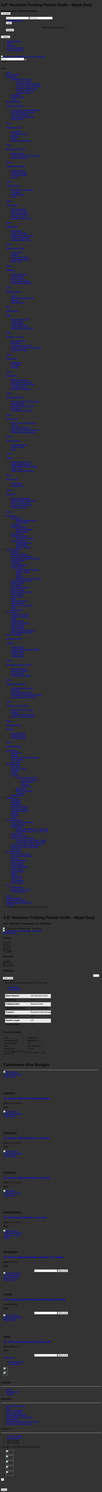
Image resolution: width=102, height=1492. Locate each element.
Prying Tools (11, 358)
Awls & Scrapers (18, 209)
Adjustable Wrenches (20, 498)
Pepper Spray (17, 760)
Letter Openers (17, 673)
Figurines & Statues (19, 617)
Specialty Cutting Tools (21, 218)
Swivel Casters (17, 447)
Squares (14, 300)
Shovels (19, 576)
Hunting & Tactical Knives (17, 706)
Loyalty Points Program (16, 1415)
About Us (10, 46)
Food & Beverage (18, 860)
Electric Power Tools (15, 248)
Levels (14, 296)
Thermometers (17, 626)
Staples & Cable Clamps (22, 605)
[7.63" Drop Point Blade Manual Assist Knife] (12, 1320)
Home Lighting (17, 583)
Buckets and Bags (19, 554)
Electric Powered (18, 527)
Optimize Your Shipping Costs (19, 1424)
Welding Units (17, 486)
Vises (13, 197)
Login (9, 23)
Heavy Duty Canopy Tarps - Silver (31, 840)
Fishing (14, 773)
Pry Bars (15, 367)
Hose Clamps (17, 276)
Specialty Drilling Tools (21, 240)
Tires (13, 449)
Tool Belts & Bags (19, 175)
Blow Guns (16, 343)
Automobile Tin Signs (20, 854)
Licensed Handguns (25, 538)
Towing (9, 458)
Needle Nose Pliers (19, 326)
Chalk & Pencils (18, 170)
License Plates (17, 871)
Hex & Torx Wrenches (20, 503)
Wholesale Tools (13, 102)
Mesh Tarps (16, 849)
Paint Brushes (17, 594)
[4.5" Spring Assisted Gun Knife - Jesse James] (12, 1195)
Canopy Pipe (17, 833)
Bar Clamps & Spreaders (22, 190)
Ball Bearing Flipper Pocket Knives (26, 695)
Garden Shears (22, 572)
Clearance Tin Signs (25, 90)
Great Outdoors (17, 865)
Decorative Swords (19, 671)
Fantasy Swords (18, 733)
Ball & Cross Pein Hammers (23, 423)
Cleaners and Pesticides (22, 556)
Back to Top (8, 1358)
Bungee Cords (17, 153)
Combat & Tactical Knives (22, 710)
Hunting (14, 775)
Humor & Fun (17, 869)
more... (9, 123)
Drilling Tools (12, 227)
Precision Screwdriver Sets (23, 384)
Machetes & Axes (13, 725)
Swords (9, 729)
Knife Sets (15, 690)
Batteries (15, 552)
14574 (6, 1336)
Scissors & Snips (18, 216)
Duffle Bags (16, 804)
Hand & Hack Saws (19, 214)
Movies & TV (16, 878)
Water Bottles (17, 795)
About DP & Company (16, 1406)
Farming (14, 858)
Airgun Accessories (29, 780)
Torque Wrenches (18, 507)
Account (5, 13)
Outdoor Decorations (20, 623)
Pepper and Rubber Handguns (24, 757)
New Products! (12, 75)
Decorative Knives (19, 669)
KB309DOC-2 (11, 1252)
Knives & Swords (13, 634)
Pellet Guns (26, 786)
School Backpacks (19, 601)
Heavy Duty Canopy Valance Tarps (26, 845)
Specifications (14, 989)
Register (10, 30)
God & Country (17, 863)
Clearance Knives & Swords (28, 86)
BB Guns (25, 784)
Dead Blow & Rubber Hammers (25, 430)
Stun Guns (15, 762)
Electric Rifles (22, 532)
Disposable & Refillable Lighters (25, 558)
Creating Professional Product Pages (22, 1422)
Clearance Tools (23, 93)
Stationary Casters (19, 445)
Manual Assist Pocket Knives (23, 697)
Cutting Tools (12, 205)
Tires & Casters (13, 441)
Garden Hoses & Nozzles (27, 570)
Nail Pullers (16, 363)
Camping (15, 771)
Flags (13, 619)
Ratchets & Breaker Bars (22, 410)
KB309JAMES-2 (12, 1212)
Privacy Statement (14, 50)
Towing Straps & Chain (21, 462)
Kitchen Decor (17, 621)
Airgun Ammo (27, 782)
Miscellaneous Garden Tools (28, 579)
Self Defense (11, 751)
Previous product (15, 1362)
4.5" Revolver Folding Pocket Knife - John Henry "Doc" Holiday (33, 1257)
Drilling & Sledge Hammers (23, 432)
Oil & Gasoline (17, 880)
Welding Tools (12, 479)
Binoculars (15, 766)
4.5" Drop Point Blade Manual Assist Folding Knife (27, 1342)
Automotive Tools (13, 127)
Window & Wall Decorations (23, 630)
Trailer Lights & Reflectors (22, 471)
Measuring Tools (13, 292)
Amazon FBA (12, 1419)
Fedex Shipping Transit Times (19, 1417)
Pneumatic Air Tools (15, 337)
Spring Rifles (21, 545)
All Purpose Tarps (19, 836)
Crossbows (21, 793)
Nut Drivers (16, 408)
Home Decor (11, 612)
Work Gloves (16, 610)
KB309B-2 (9, 1093)
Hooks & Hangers (19, 274)
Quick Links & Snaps (20, 281)
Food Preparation (18, 565)
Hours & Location (14, 1436)
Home (8, 72)
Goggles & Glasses (19, 807)
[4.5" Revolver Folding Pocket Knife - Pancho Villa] (12, 1156)
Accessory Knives (14, 639)
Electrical (15, 136)
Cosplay (9, 643)
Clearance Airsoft (23, 81)
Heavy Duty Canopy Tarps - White (31, 842)
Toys (8, 885)
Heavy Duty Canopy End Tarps (24, 847)
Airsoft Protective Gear (26, 520)
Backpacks (16, 800)
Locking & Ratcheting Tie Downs (25, 156)
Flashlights (16, 563)
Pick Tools (15, 365)
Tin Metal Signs (13, 851)
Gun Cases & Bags (19, 809)
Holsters (14, 813)
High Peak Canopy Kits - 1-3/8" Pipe (32, 829)
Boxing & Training (19, 769)
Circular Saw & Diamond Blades (25, 110)
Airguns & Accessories (26, 777)
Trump (14, 99)
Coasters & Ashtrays (20, 614)
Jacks (13, 138)
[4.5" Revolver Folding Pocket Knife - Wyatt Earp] (23, 57)
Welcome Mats (17, 628)
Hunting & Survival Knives (22, 717)
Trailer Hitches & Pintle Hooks (24, 466)
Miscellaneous (12, 311)
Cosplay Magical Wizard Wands (25, 649)
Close (4, 1490)
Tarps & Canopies (14, 820)
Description (13, 987)
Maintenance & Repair (21, 141)
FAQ (8, 43)
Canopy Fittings (18, 824)
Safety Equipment (19, 173)
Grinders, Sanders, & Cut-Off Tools (26, 348)
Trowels (14, 177)
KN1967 (7, 1294)
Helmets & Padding (19, 811)
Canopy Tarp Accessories (22, 822)
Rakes (19, 574)
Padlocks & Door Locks (21, 592)
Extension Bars (17, 404)
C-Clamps (15, 192)
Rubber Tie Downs (19, 158)
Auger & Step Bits (19, 233)
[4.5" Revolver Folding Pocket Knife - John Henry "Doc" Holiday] (12, 1237)
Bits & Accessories (19, 380)
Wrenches (10, 494)
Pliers (8, 315)
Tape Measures (18, 303)
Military (14, 874)
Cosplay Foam (17, 647)
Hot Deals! (15, 95)
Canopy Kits (16, 827)
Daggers (15, 712)
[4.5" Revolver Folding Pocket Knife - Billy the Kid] (12, 1076)
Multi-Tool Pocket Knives (22, 693)
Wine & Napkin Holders (21, 632)
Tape (13, 608)
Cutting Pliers (17, 322)
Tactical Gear (12, 798)
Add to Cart (8, 978)
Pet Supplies (16, 887)
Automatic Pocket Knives (22, 688)
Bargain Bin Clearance (21, 79)
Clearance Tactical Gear (26, 88)
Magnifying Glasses (19, 587)
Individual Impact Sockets (22, 406)
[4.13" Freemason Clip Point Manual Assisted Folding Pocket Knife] (12, 1280)
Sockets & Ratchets (14, 397)
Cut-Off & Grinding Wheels (22, 112)
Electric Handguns (24, 529)
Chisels (14, 425)
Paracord (15, 816)
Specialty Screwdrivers (21, 389)
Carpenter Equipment (15, 166)
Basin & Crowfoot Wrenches (23, 501)
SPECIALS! (11, 77)
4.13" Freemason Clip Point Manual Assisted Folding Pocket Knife (34, 1299)
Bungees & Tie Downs (16, 149)
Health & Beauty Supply (21, 581)
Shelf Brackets (17, 603)
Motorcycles (16, 876)
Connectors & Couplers (21, 346)
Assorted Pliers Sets (20, 319)
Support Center (13, 41)
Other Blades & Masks (21, 676)
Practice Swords (18, 736)
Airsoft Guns (11, 516)
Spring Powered (18, 540)
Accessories (16, 132)
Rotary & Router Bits (20, 238)
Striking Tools (12, 419)
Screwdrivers (12, 376)
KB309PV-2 (9, 1172)
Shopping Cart (12, 1392)
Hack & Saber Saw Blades (22, 117)
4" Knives (10, 905)
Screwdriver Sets (18, 387)
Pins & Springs (17, 279)
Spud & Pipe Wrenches (21, 505)
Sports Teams (17, 883)
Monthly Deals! (17, 97)
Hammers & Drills (18, 350)
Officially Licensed (19, 536)
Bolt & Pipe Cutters (19, 211)
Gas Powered (17, 534)
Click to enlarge (10, 933)
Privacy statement (14, 1413)
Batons (14, 755)
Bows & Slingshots (24, 791)
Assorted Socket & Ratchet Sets (25, 401)
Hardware (10, 270)
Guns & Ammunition (19, 867)
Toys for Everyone (19, 892)
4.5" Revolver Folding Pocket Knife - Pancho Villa (26, 1178)
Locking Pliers (17, 324)
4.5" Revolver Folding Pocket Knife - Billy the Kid (26, 1098)
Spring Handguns (23, 543)
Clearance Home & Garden (28, 84)
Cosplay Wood (17, 656)
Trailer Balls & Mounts (20, 464)
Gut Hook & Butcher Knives (23, 714)
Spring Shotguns (23, 547)
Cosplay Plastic (18, 652)
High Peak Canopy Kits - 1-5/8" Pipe (32, 831)
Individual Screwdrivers (21, 382)
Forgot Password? (14, 20)
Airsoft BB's (16, 525)
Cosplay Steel (17, 654)
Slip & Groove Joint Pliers (22, 328)
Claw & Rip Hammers (20, 428)
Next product (14, 1364)
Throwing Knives (13, 746)
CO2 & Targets (22, 523)
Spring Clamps (17, 194)
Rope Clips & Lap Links (21, 283)
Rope (13, 599)
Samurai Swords (18, 738)
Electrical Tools (17, 561)
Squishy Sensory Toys (21, 889)
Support (5, 37)
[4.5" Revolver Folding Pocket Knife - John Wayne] (12, 1116)
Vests (13, 818)
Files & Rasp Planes (20, 115)
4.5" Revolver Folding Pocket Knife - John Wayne (26, 1138)
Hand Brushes (17, 119)
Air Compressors (18, 341)
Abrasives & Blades (14, 106)
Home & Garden (13, 549)
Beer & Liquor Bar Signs (21, 856)
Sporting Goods (13, 764)
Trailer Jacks (16, 469)
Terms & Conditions (15, 48)
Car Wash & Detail (19, 134)
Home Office (16, 585)
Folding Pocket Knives (16, 684)
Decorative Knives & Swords (18, 665)
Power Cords (17, 596)
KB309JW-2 (10, 1133)
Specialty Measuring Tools (22, 298)
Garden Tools (17, 567)
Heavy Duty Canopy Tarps (22, 838)
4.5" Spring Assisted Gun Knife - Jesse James (25, 1217)
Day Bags (15, 802)
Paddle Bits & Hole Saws (22, 235)
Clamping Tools (13, 186)
